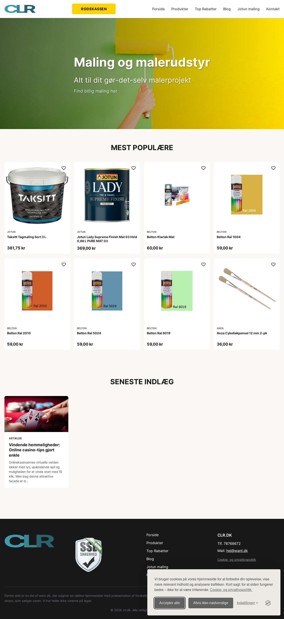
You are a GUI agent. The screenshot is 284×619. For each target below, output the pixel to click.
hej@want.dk (237, 550)
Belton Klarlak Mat (160, 237)
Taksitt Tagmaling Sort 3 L (26, 237)
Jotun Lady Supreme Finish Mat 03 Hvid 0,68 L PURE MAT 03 (107, 239)
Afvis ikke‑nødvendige (210, 603)
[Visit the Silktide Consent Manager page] (268, 603)
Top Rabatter (206, 9)
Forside (158, 9)
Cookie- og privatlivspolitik (236, 559)
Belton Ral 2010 (19, 333)
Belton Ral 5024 (89, 333)
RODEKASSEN (94, 9)
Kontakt (273, 9)
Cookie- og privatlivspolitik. (231, 589)
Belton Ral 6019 (158, 333)
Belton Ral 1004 (229, 237)
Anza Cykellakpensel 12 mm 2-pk (242, 333)
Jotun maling (248, 9)
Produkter (179, 9)
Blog (227, 9)
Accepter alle (169, 603)
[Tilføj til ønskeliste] (64, 168)
